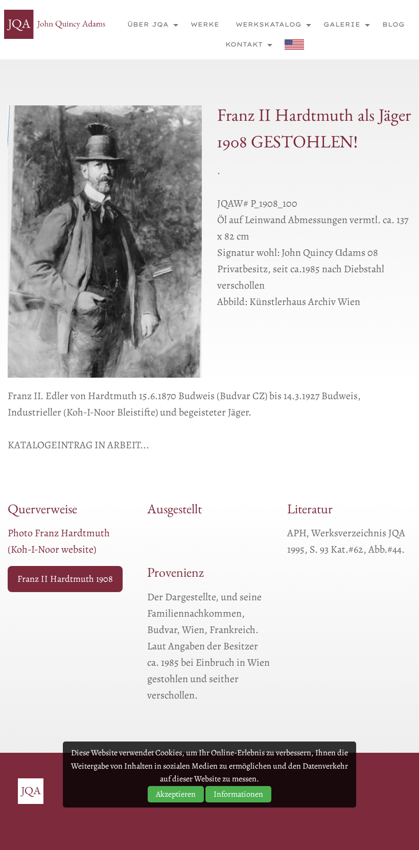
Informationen (238, 794)
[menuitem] (150, 24)
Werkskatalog (268, 24)
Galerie (341, 24)
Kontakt (244, 44)
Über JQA (148, 24)
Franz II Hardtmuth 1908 (65, 579)
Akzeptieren (176, 794)
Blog (393, 24)
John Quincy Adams (55, 24)
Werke (205, 24)
